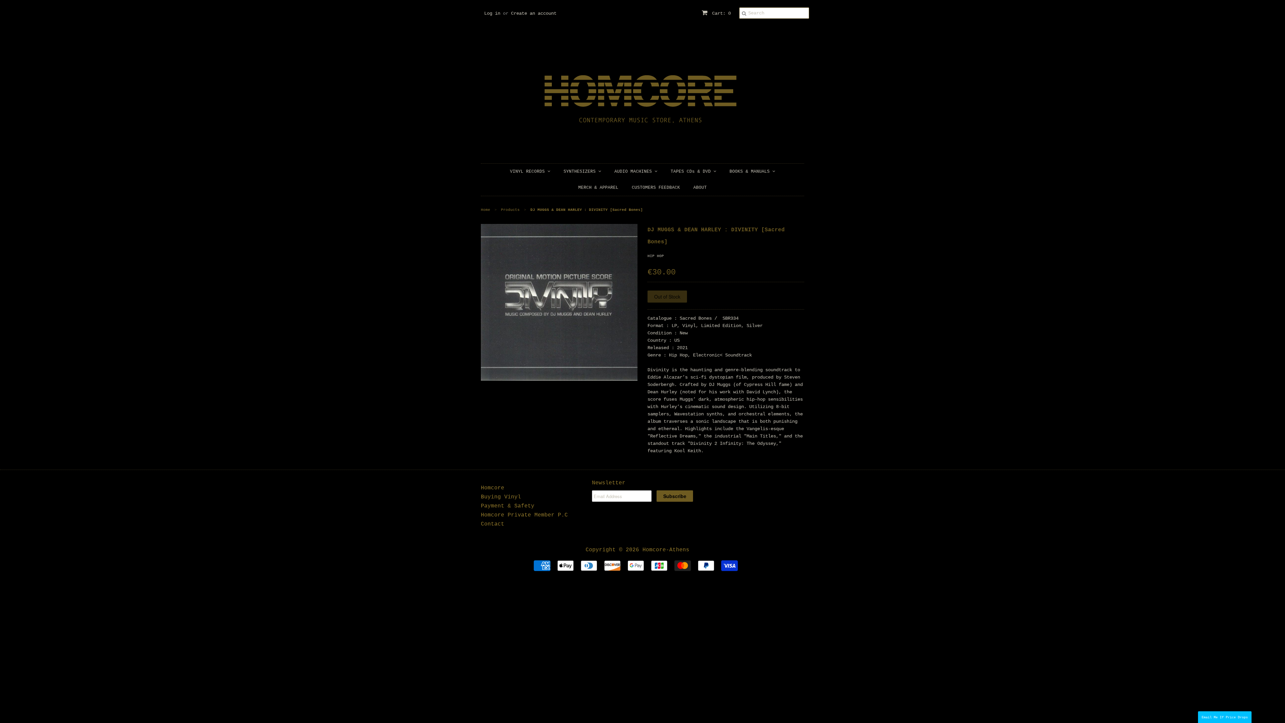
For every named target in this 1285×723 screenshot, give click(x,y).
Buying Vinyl (501, 497)
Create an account (533, 13)
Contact (492, 524)
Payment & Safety (507, 506)
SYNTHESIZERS (581, 171)
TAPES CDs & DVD (692, 171)
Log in (492, 13)
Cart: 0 (720, 13)
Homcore (492, 488)
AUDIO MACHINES (634, 171)
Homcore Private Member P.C (524, 515)
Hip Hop (656, 256)
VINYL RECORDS (528, 171)
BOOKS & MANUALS (751, 171)
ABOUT (700, 187)
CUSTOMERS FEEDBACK (656, 187)
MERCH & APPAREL (598, 187)
